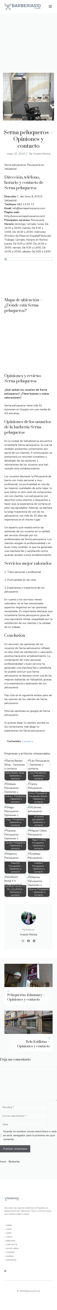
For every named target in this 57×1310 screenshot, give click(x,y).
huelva (10, 1256)
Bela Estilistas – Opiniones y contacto (33, 1044)
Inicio (3, 1161)
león (8, 1233)
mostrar (27, 741)
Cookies (10, 1252)
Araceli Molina (41, 153)
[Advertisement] (28, 43)
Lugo (9, 1229)
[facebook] (5, 1271)
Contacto (11, 1244)
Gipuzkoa (11, 1260)
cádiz (9, 1237)
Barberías (14, 1161)
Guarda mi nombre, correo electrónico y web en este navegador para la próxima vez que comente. (30, 1135)
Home (9, 1225)
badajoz (10, 1241)
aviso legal (12, 1248)
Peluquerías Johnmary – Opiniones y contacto (26, 997)
